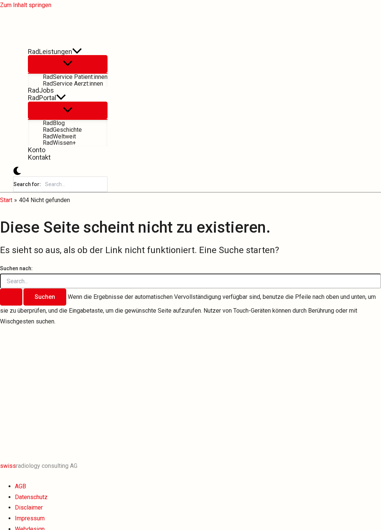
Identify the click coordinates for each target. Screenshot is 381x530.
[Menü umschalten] (68, 64)
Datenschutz (31, 497)
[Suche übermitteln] (11, 297)
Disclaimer (29, 507)
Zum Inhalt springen (25, 5)
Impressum (30, 518)
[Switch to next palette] (17, 171)
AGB (20, 486)
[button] (77, 51)
